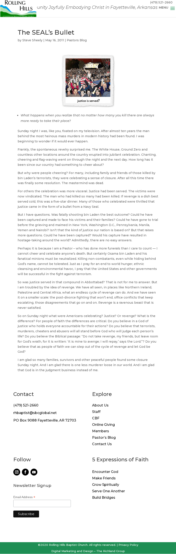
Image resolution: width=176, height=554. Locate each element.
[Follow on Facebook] (25, 472)
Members (100, 431)
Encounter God (105, 472)
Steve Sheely (32, 40)
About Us (100, 405)
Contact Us (102, 444)
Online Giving (103, 425)
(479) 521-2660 (25, 405)
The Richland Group (110, 551)
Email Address (24, 497)
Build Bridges (103, 498)
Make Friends (104, 478)
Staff (96, 412)
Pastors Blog (77, 40)
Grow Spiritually (105, 485)
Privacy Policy (128, 544)
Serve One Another (108, 491)
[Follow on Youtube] (33, 472)
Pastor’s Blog (104, 438)
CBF (95, 418)
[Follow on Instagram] (16, 472)
